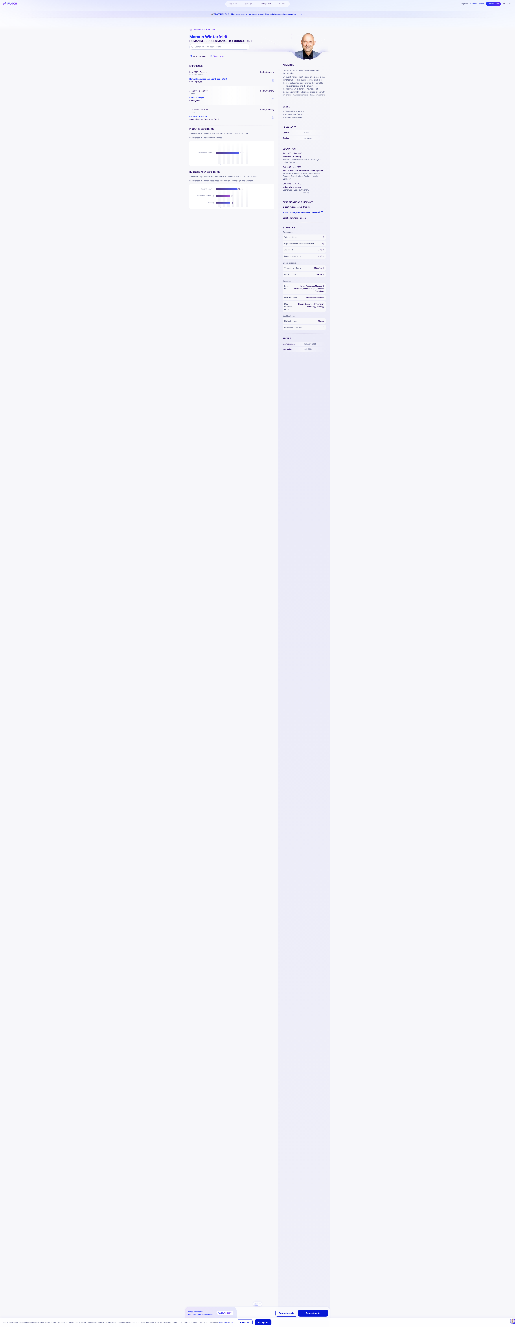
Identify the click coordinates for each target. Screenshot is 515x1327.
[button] (217, 56)
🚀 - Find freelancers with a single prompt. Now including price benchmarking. (253, 14)
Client (481, 4)
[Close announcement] (301, 14)
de (510, 4)
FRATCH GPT (266, 4)
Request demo (493, 4)
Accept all (263, 1322)
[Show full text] (304, 97)
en (504, 4)
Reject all (244, 1322)
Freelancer (473, 4)
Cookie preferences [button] (225, 1322)
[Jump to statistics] (257, 1304)
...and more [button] (304, 193)
